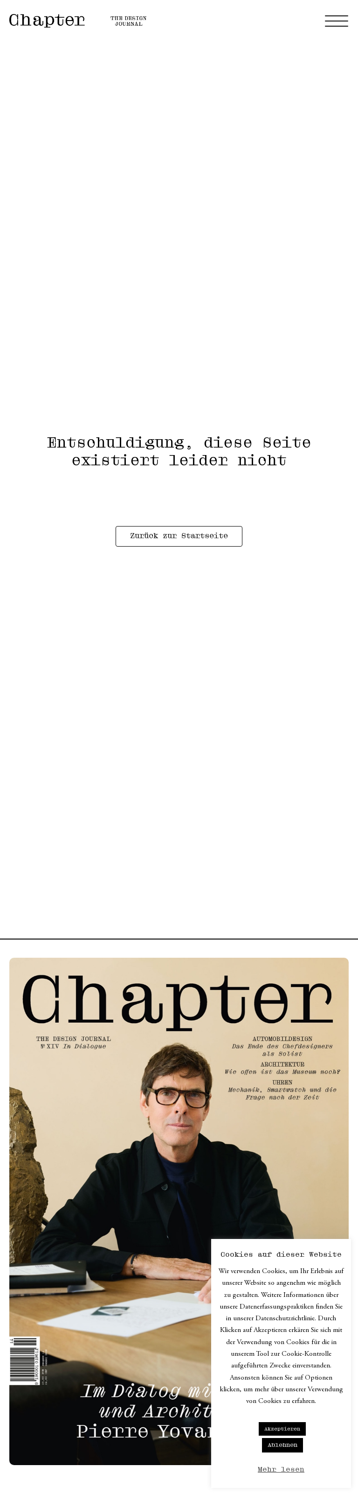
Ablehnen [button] (282, 1445)
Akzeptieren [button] (282, 1429)
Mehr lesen (281, 1470)
